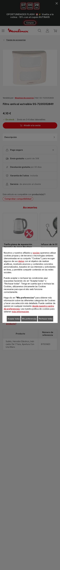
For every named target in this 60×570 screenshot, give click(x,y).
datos (21, 261)
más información (20, 311)
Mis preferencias (29, 319)
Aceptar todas (14, 319)
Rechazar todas (46, 319)
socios (36, 253)
